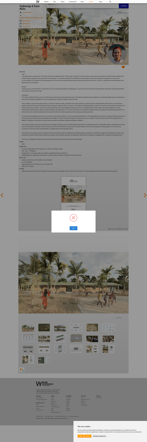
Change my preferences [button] (99, 436)
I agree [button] (81, 436)
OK (73, 228)
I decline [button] (88, 436)
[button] (110, 1)
